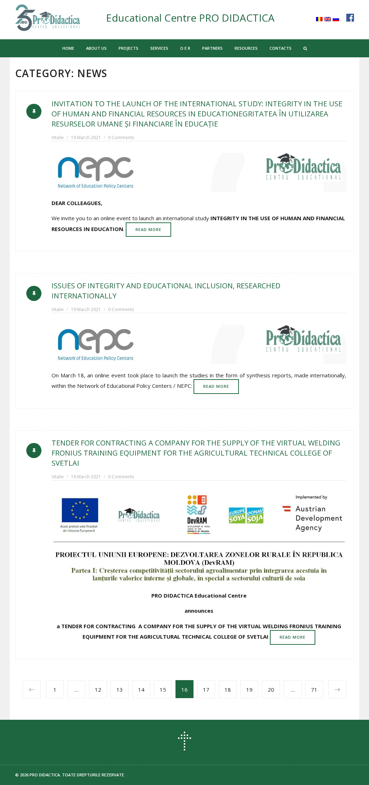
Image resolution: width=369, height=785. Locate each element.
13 (119, 689)
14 (141, 689)
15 (163, 689)
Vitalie (58, 137)
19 (249, 689)
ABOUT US (96, 48)
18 (227, 689)
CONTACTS (281, 48)
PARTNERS (212, 48)
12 (98, 689)
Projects (128, 48)
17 (206, 689)
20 (271, 689)
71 (314, 689)
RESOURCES (246, 48)
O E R (185, 48)
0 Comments (121, 137)
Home (68, 48)
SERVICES (159, 48)
